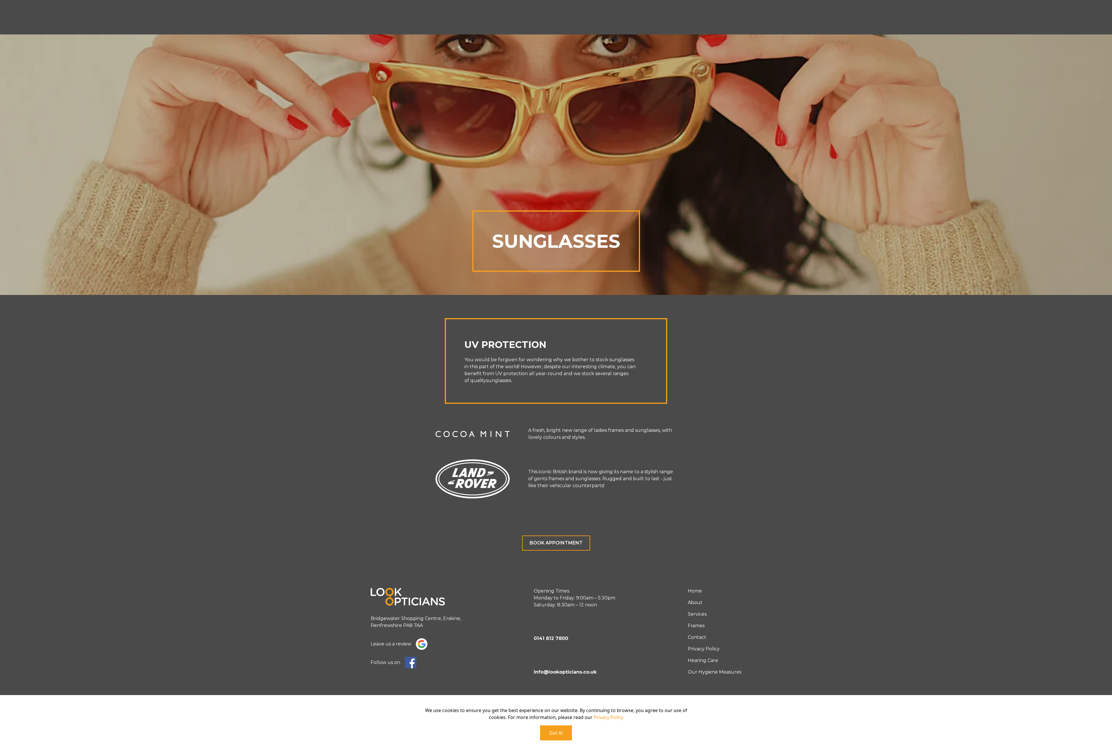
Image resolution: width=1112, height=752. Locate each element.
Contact (697, 637)
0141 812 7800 (551, 638)
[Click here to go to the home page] (416, 597)
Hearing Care (703, 660)
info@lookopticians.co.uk (565, 672)
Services (697, 614)
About (695, 602)
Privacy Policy (704, 649)
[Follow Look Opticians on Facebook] (410, 662)
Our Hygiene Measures (714, 672)
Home (695, 591)
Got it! (556, 733)
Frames (696, 625)
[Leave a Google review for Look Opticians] (421, 644)
